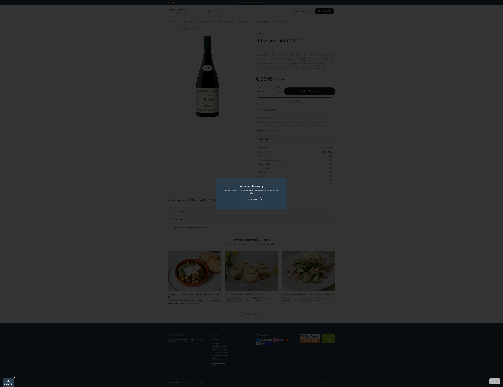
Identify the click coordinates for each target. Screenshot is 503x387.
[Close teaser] (14, 377)
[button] (8, 382)
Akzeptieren (251, 199)
